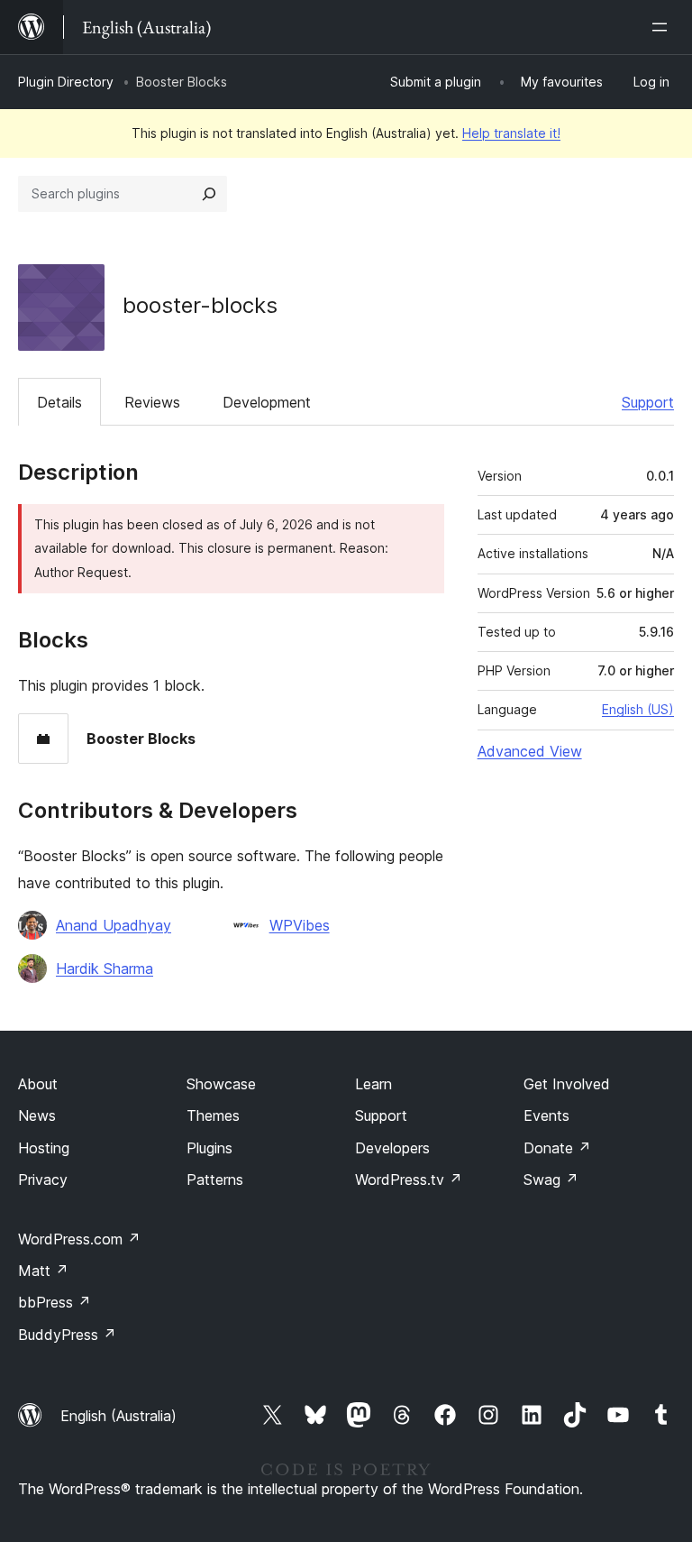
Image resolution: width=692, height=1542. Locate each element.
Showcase (221, 1084)
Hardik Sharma (104, 968)
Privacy (43, 1179)
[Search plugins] (209, 194)
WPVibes (299, 925)
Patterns (215, 1179)
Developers (392, 1148)
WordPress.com (79, 1239)
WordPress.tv (408, 1179)
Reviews (152, 402)
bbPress (54, 1302)
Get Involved (567, 1084)
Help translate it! (511, 133)
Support (648, 402)
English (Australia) (118, 1416)
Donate (557, 1148)
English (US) (638, 709)
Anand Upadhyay (113, 925)
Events (546, 1115)
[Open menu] (663, 27)
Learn (373, 1084)
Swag (551, 1179)
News (37, 1115)
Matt (43, 1271)
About (38, 1084)
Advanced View (530, 751)
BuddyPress (67, 1335)
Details (59, 402)
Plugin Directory (66, 81)
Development (267, 402)
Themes (213, 1115)
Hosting (43, 1148)
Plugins (209, 1148)
